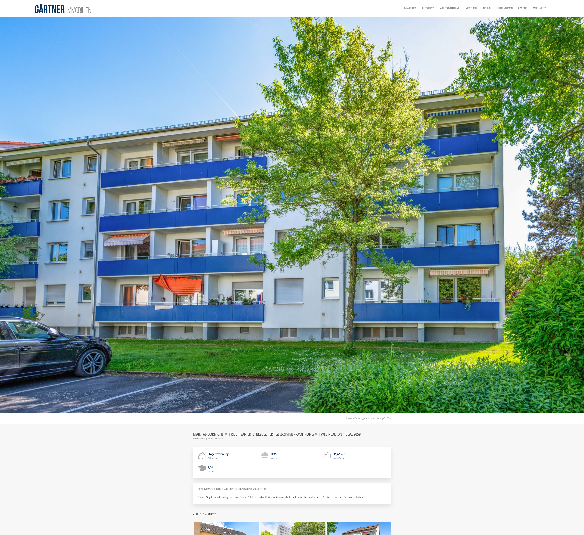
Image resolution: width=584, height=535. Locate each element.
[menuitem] (410, 8)
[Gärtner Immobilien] (63, 8)
